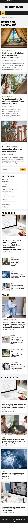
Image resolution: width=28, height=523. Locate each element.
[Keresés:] (11, 169)
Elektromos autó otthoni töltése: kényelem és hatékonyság (17, 368)
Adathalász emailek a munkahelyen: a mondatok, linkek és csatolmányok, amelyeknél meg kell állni (13, 244)
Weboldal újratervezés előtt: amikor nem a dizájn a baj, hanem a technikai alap (17, 288)
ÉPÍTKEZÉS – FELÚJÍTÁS (8, 189)
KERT (5, 194)
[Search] (26, 13)
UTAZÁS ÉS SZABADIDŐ (7, 50)
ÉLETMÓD (4, 187)
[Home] (3, 13)
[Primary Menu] (7, 13)
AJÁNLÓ (4, 179)
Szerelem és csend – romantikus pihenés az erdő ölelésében (12, 149)
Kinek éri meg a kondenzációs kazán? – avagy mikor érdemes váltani (17, 341)
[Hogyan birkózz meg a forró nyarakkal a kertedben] (6, 353)
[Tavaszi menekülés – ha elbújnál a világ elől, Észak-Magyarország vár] (14, 84)
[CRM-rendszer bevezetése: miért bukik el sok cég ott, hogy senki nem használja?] (6, 274)
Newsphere (19, 519)
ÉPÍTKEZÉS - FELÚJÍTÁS (16, 337)
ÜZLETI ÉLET (5, 204)
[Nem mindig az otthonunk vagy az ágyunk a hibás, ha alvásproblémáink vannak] (14, 307)
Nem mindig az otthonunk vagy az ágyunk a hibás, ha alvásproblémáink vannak (14, 325)
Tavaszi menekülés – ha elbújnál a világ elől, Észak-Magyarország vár (13, 101)
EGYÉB (4, 184)
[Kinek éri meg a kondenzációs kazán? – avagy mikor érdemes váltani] (6, 339)
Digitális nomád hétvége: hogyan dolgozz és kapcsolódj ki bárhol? (13, 55)
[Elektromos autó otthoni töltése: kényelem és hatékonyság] (6, 366)
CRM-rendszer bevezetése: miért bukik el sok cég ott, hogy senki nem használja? (17, 275)
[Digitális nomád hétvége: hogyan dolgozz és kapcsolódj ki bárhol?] (14, 38)
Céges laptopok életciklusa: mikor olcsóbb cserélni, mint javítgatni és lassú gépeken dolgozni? (17, 262)
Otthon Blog (14, 6)
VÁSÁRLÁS (5, 207)
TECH (3, 199)
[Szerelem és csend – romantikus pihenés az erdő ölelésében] (14, 131)
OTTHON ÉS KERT (6, 192)
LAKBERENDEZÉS (8, 197)
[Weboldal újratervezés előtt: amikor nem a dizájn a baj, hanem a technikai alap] (6, 287)
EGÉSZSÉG (5, 182)
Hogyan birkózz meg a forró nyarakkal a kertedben (16, 355)
